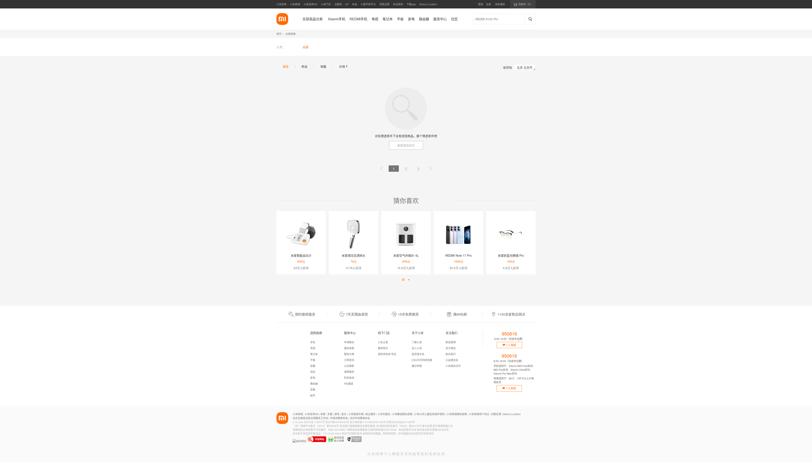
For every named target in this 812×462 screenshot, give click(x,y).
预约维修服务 (305, 314)
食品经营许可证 (407, 429)
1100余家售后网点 (511, 314)
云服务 (338, 4)
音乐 (343, 414)
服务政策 (349, 348)
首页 (278, 33)
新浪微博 (451, 342)
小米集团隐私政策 (402, 414)
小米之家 (383, 342)
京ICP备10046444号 (337, 422)
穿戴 (312, 366)
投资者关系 (418, 354)
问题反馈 (496, 414)
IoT (347, 4)
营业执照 (427, 426)
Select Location (428, 4)
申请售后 (349, 342)
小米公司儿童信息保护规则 (429, 414)
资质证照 (384, 4)
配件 (312, 395)
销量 (323, 66)
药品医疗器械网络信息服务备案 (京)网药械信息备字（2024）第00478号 (380, 426)
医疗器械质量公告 (443, 426)
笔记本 (314, 354)
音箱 (312, 389)
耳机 (312, 371)
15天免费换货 (408, 314)
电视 (312, 348)
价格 (343, 66)
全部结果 (290, 33)
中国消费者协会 (339, 418)
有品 (354, 4)
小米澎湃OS (310, 4)
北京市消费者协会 (360, 418)
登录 (480, 4)
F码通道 (348, 383)
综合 (286, 66)
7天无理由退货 (357, 314)
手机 (312, 342)
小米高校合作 (453, 366)
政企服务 (370, 414)
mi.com (299, 422)
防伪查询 (349, 377)
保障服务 (349, 371)
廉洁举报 (417, 366)
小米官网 (281, 4)
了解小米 (417, 342)
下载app (411, 5)
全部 (306, 47)
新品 (304, 66)
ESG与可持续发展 (422, 360)
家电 (312, 377)
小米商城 (295, 4)
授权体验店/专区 (387, 354)
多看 (329, 414)
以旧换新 (349, 366)
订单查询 (349, 360)
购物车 (525, 4)
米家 (322, 414)
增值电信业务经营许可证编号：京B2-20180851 (320, 429)
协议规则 (398, 4)
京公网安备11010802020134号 (368, 422)
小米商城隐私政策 (457, 414)
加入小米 (417, 348)
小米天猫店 (383, 414)
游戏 (336, 414)
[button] (403, 280)
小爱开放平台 (368, 4)
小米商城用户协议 (479, 414)
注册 (488, 4)
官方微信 (451, 348)
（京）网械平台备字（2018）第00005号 (316, 426)
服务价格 (349, 354)
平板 (312, 360)
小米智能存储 (355, 414)
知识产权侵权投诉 (352, 433)
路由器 (314, 383)
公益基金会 (452, 360)
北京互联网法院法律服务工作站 (310, 418)
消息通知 (500, 4)
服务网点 (383, 348)
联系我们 (451, 354)
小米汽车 (326, 4)
